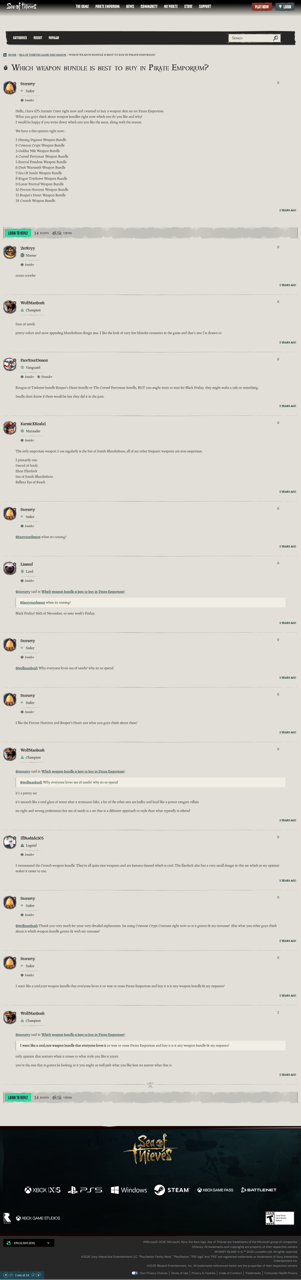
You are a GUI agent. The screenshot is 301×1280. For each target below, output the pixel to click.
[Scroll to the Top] (5, 1275)
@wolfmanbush (27, 668)
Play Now (262, 7)
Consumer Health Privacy (281, 1273)
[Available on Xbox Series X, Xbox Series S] (42, 1190)
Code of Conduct (230, 1273)
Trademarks (253, 1273)
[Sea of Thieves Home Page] (22, 6)
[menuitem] (82, 6)
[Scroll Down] (33, 1275)
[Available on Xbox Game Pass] (215, 1190)
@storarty (23, 591)
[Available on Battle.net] (258, 1190)
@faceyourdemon (28, 537)
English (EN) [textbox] (24, 1243)
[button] (28, 1243)
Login (287, 7)
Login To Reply (18, 233)
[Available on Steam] (172, 1190)
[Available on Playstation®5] (85, 1190)
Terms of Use (179, 1273)
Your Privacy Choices (153, 1273)
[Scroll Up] (11, 1275)
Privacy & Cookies (203, 1273)
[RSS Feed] (5, 55)
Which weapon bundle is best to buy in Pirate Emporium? (82, 591)
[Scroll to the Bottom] (38, 1275)
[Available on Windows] (129, 1190)
